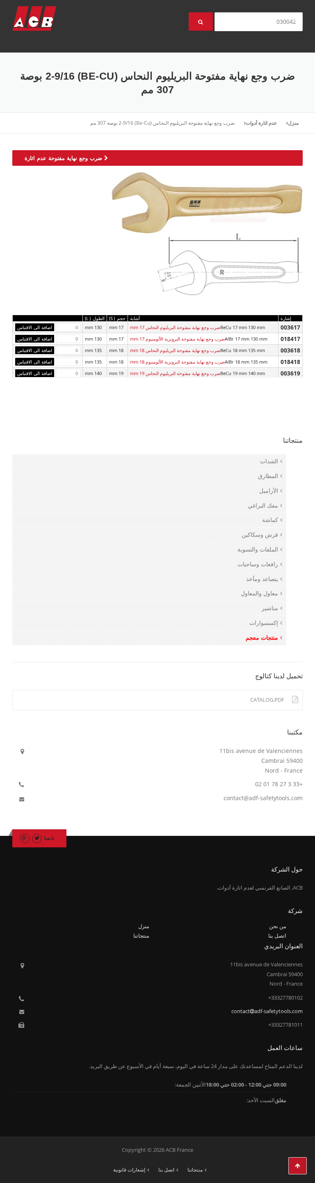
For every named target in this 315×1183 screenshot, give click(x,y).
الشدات (269, 461)
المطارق (268, 476)
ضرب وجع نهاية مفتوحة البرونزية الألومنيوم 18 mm (177, 362)
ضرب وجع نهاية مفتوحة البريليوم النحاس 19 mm (175, 373)
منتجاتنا (141, 935)
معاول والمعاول (259, 593)
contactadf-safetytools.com (267, 1011)
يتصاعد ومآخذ (262, 579)
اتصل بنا (277, 935)
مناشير (270, 608)
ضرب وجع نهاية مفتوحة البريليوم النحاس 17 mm (175, 327)
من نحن (277, 926)
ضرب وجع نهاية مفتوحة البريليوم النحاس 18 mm (175, 350)
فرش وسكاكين (260, 534)
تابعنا (49, 838)
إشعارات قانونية (129, 1169)
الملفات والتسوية (257, 549)
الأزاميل (268, 490)
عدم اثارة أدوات (261, 122)
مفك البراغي (263, 505)
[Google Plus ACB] (25, 838)
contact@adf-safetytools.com (263, 798)
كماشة (270, 520)
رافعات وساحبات (257, 564)
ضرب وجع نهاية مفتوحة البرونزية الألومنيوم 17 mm (177, 339)
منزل (293, 122)
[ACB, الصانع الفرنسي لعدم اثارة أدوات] (34, 18)
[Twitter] (36, 838)
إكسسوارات (263, 623)
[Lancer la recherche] (201, 21)
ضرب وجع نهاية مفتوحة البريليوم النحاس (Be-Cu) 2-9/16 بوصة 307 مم (162, 122)
